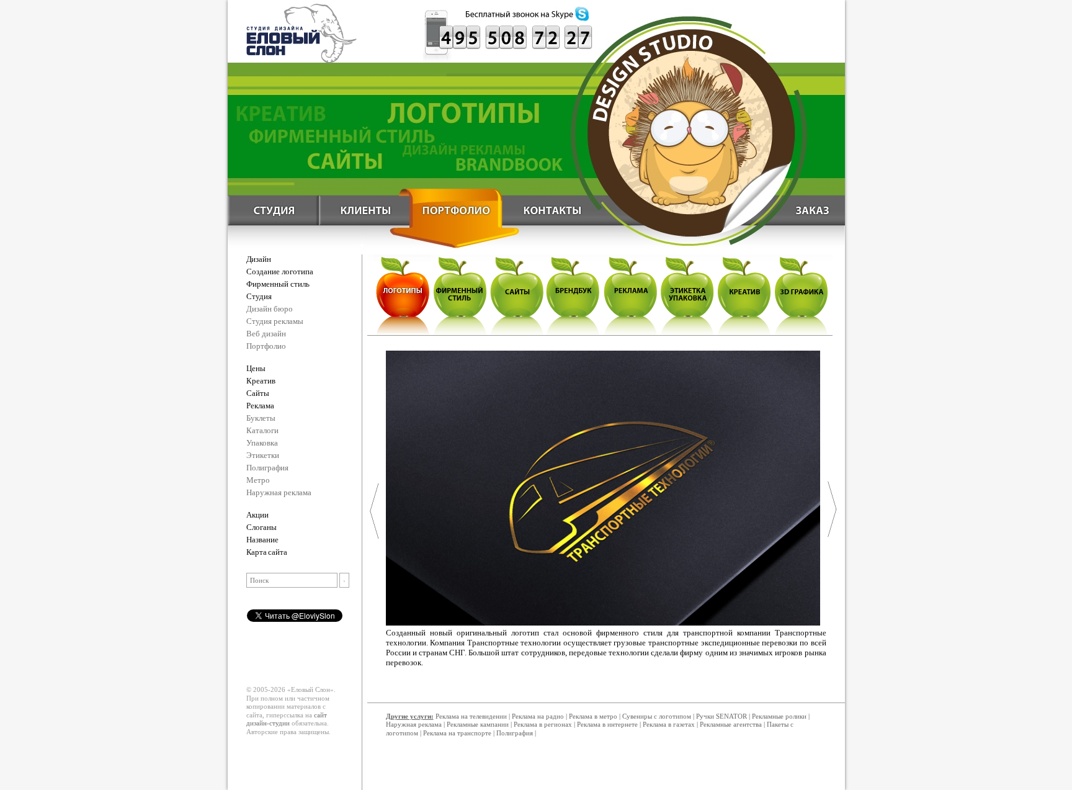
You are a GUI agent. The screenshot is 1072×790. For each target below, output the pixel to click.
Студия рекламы (274, 321)
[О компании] (271, 207)
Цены (256, 368)
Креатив (260, 380)
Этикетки (262, 455)
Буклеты (260, 418)
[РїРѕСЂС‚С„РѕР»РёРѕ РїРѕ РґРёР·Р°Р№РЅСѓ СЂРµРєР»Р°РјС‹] (630, 293)
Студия (259, 296)
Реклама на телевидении (471, 716)
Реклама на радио (538, 716)
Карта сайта (266, 552)
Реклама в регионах (543, 724)
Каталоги (262, 430)
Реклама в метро (593, 716)
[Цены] (800, 207)
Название (262, 539)
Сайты (257, 393)
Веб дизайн (266, 333)
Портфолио (266, 346)
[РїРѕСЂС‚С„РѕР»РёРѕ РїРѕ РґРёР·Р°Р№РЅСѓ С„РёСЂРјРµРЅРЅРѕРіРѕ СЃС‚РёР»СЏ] (459, 293)
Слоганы (261, 527)
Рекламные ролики (779, 716)
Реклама (260, 405)
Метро (258, 480)
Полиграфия (267, 467)
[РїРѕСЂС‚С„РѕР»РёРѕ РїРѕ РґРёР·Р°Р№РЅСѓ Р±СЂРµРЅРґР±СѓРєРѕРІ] (573, 293)
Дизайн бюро (269, 308)
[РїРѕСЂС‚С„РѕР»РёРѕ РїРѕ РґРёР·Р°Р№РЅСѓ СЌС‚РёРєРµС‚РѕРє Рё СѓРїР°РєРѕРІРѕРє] (687, 293)
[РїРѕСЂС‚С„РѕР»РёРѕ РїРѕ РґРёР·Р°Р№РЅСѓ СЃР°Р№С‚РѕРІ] (516, 293)
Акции (257, 514)
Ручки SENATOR (721, 716)
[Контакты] (550, 207)
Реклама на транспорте (457, 733)
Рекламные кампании (478, 724)
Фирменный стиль (278, 284)
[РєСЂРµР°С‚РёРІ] (744, 293)
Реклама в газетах (670, 724)
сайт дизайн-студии (286, 719)
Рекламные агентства (732, 724)
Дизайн (258, 259)
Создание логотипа (279, 271)
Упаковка (262, 442)
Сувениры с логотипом (656, 716)
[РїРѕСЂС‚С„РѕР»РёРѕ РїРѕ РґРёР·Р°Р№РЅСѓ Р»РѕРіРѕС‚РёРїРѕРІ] (402, 293)
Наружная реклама (278, 492)
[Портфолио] (457, 207)
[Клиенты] (364, 207)
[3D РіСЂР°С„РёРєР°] (801, 293)
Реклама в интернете (607, 724)
